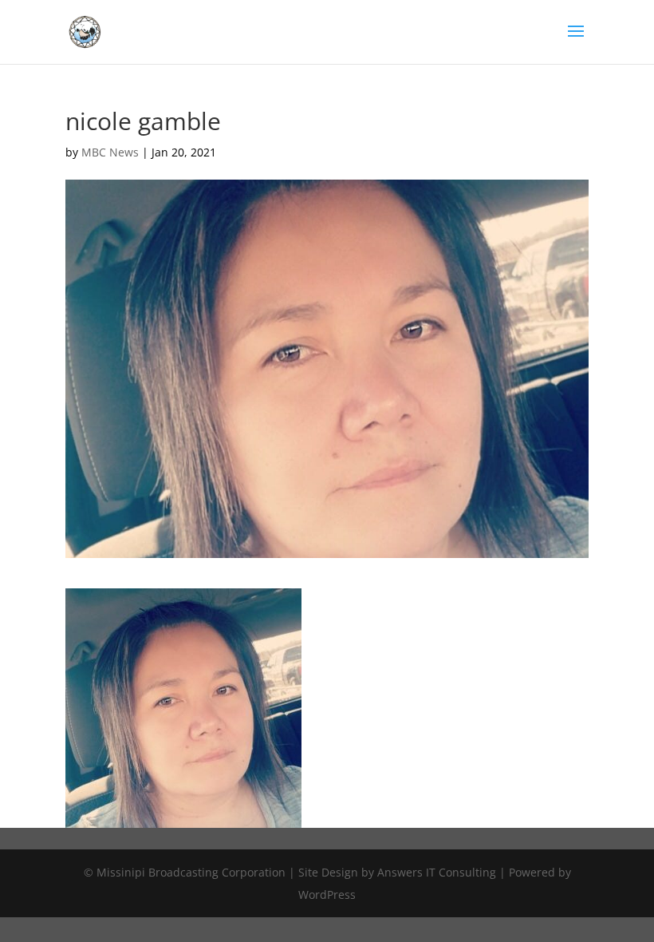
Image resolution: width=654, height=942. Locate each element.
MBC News (110, 152)
